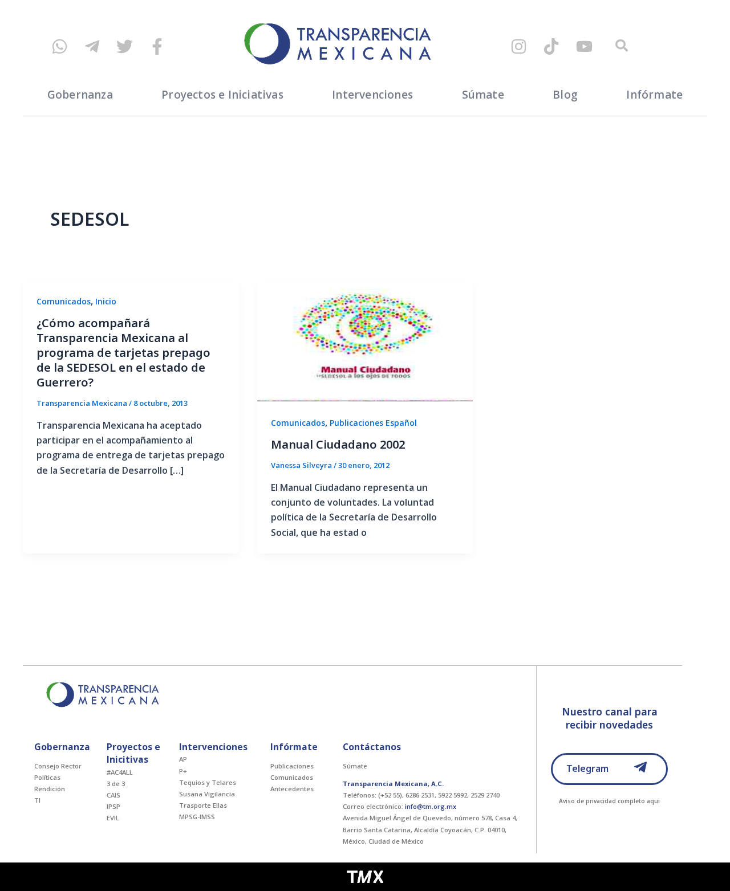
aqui (653, 801)
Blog (565, 94)
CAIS (113, 795)
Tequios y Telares (207, 782)
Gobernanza (80, 94)
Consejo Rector (58, 766)
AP (183, 759)
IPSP (113, 806)
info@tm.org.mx (430, 806)
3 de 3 (116, 783)
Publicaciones (292, 766)
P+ (183, 771)
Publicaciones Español (373, 422)
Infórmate (654, 94)
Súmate (483, 94)
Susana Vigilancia (207, 794)
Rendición (49, 788)
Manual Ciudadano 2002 (338, 444)
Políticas (47, 777)
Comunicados (63, 301)
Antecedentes (292, 788)
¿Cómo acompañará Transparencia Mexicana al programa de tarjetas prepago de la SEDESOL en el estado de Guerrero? (123, 352)
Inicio (105, 301)
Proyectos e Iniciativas (222, 94)
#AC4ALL (120, 772)
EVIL (113, 817)
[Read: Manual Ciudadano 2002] (365, 339)
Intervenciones (372, 94)
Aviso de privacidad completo (602, 801)
